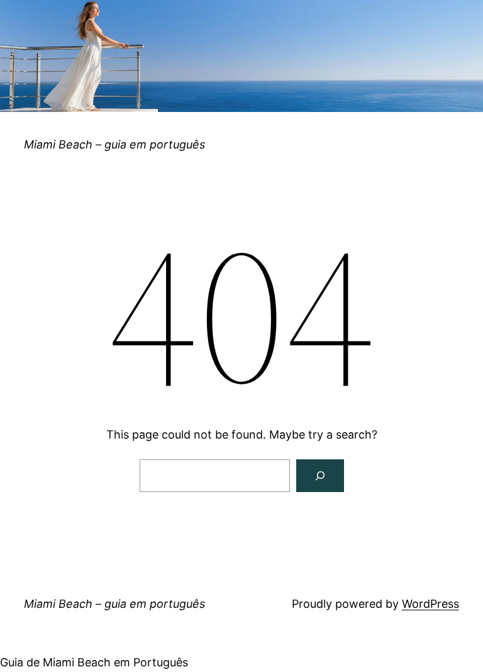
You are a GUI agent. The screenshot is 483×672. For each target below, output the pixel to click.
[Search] (320, 475)
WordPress (430, 603)
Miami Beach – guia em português (114, 144)
